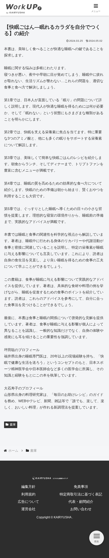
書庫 (13, 424)
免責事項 (81, 487)
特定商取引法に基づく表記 (81, 494)
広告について (28, 502)
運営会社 (28, 509)
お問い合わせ (81, 509)
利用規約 (28, 494)
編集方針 (28, 487)
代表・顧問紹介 (80, 502)
